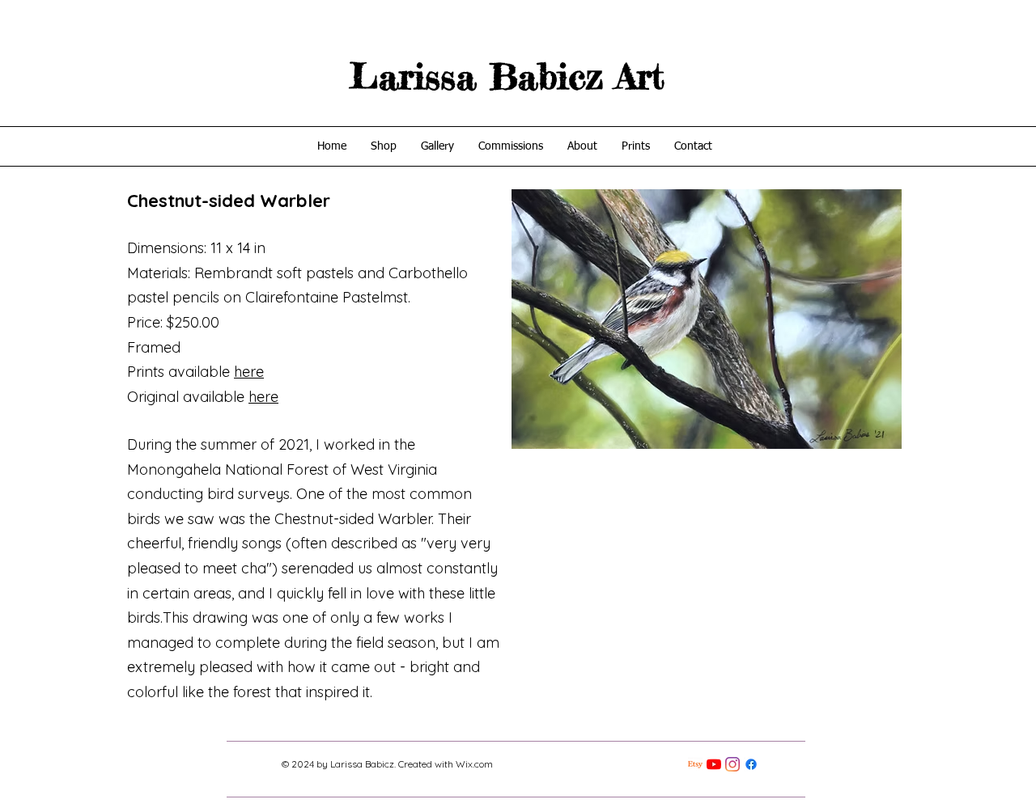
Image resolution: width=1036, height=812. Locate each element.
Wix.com (474, 764)
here (249, 371)
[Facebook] (751, 764)
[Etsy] (695, 764)
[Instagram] (732, 764)
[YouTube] (714, 764)
